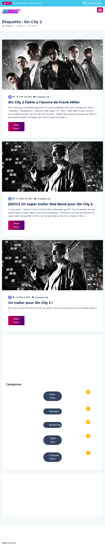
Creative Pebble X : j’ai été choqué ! (27, 3)
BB (13, 96)
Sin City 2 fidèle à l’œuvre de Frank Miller (44, 102)
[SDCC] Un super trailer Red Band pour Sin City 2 (50, 204)
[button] (100, 10)
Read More (16, 127)
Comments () (42, 97)
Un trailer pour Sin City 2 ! (30, 303)
